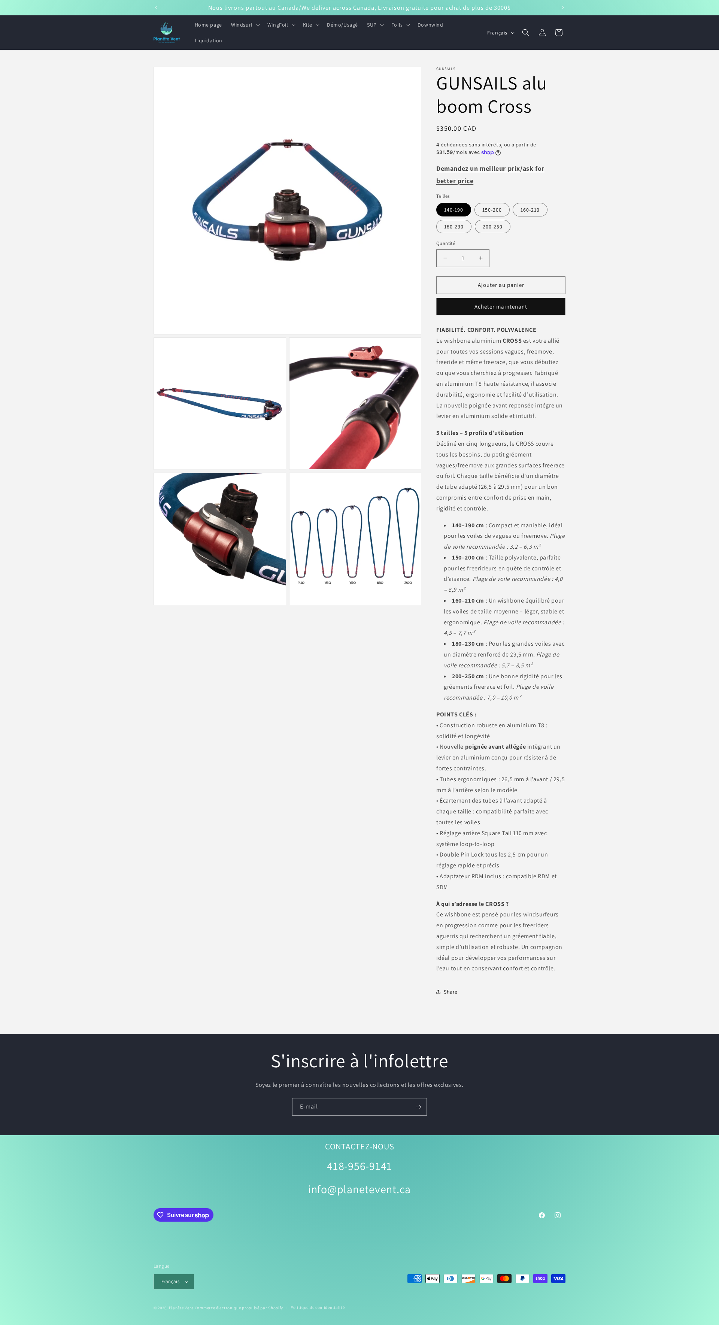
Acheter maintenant (500, 306)
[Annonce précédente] (156, 7)
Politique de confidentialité (318, 1307)
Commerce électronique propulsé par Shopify (239, 1307)
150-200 (492, 209)
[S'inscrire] (418, 1107)
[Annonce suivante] (563, 7)
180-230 (454, 226)
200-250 (493, 226)
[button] (245, 25)
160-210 (530, 209)
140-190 (453, 209)
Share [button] (451, 991)
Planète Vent (181, 1307)
